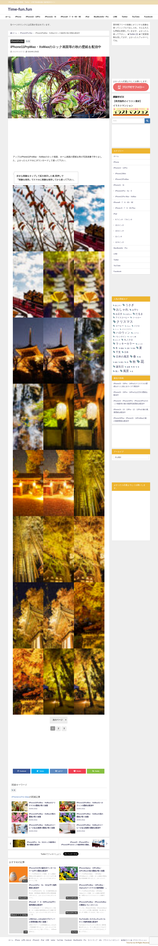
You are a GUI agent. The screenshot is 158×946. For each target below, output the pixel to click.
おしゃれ (122, 309)
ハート (136, 333)
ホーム (8, 17)
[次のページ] (59, 723)
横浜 (121, 362)
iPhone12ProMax (122, 179)
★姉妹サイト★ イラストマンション (134, 940)
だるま (139, 314)
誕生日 (120, 366)
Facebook (148, 17)
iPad (87, 17)
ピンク (117, 340)
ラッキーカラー (125, 343)
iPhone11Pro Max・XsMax (125, 196)
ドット (117, 329)
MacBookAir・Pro (101, 17)
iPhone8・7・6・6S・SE (71, 17)
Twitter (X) (134, 34)
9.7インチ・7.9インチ (123, 219)
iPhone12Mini (120, 173)
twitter (53, 940)
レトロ (140, 344)
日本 (126, 352)
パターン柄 (132, 336)
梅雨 (116, 362)
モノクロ (128, 340)
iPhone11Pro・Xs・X (123, 191)
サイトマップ (92, 940)
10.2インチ (119, 225)
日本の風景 (122, 356)
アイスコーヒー (122, 317)
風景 (126, 370)
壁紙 (133, 348)
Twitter (125, 17)
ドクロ (137, 326)
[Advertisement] (58, 137)
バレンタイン (120, 336)
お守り (135, 310)
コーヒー (119, 326)
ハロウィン (123, 332)
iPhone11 (36, 940)
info (100, 940)
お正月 (119, 314)
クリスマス (124, 321)
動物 (122, 348)
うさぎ (130, 305)
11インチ (118, 236)
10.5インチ (119, 231)
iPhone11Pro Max (17, 41)
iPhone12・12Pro (33, 17)
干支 (118, 352)
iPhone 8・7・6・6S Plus (125, 208)
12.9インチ (119, 242)
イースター (136, 317)
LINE (115, 17)
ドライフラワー (127, 329)
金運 (128, 367)
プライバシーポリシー (111, 940)
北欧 (128, 348)
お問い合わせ (26, 940)
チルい (129, 326)
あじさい (118, 305)
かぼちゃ (128, 314)
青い (117, 371)
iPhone (18, 17)
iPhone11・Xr (50, 17)
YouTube (135, 17)
